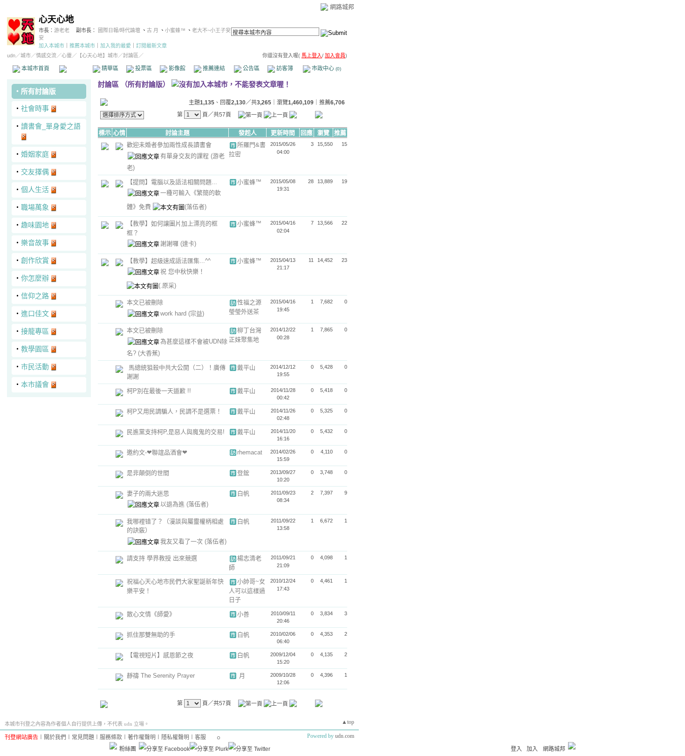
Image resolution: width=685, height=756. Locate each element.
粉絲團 (127, 749)
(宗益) (196, 313)
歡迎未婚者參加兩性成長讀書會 (169, 144)
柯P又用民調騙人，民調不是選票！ (174, 411)
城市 (26, 55)
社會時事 (35, 108)
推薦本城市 (82, 45)
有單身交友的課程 (185, 155)
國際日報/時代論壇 (119, 30)
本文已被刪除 (145, 302)
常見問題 (83, 737)
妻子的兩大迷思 (148, 493)
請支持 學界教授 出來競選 (162, 558)
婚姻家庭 (35, 154)
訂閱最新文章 (151, 45)
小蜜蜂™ (175, 30)
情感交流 (46, 55)
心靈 (67, 55)
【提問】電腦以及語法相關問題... (172, 182)
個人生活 (35, 189)
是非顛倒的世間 (148, 472)
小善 (243, 614)
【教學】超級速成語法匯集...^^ (169, 260)
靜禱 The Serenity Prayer (161, 675)
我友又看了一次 (182, 541)
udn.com (344, 736)
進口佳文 (35, 313)
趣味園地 (35, 225)
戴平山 (246, 367)
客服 (200, 737)
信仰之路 (35, 296)
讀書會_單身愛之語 (51, 126)
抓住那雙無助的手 (151, 634)
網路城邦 (342, 6)
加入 (532, 749)
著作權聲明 (142, 737)
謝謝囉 (170, 243)
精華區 (109, 68)
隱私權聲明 (175, 737)
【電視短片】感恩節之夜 (160, 655)
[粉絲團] (113, 745)
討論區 (76, 68)
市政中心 (325, 68)
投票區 (143, 68)
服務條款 (111, 737)
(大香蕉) (149, 353)
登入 (516, 749)
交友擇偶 (35, 172)
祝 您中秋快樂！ (182, 271)
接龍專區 (35, 331)
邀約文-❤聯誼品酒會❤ (157, 452)
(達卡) (188, 243)
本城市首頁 (34, 68)
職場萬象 (35, 207)
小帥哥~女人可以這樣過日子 (247, 590)
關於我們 (55, 737)
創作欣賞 (35, 260)
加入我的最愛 (115, 45)
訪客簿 (284, 68)
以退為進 (173, 504)
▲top (348, 722)
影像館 (176, 68)
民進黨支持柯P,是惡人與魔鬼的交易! (176, 431)
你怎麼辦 (35, 278)
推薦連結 (213, 68)
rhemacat (249, 452)
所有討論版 (38, 91)
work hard (174, 313)
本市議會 (35, 384)
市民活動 (35, 367)
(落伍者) (195, 206)
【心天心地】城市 (97, 55)
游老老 (61, 30)
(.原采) (167, 285)
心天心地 (56, 19)
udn (11, 55)
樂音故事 (35, 243)
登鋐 (243, 472)
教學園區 (35, 349)
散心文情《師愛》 (151, 614)
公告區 (250, 68)
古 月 (153, 30)
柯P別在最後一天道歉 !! (159, 390)
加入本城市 (51, 45)
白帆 (243, 493)
